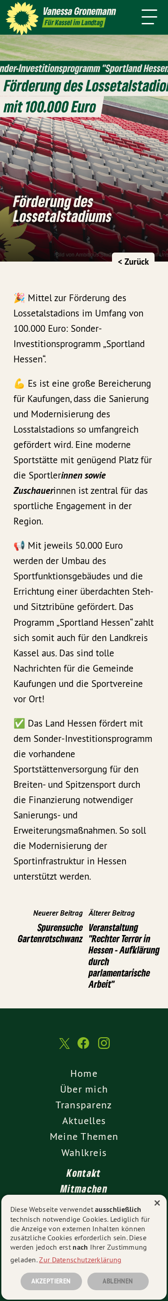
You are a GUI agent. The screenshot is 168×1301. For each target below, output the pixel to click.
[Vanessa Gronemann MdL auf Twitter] (63, 1048)
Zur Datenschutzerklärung (80, 1259)
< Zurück (133, 261)
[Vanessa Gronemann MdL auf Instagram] (104, 1047)
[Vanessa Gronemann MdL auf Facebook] (83, 1047)
